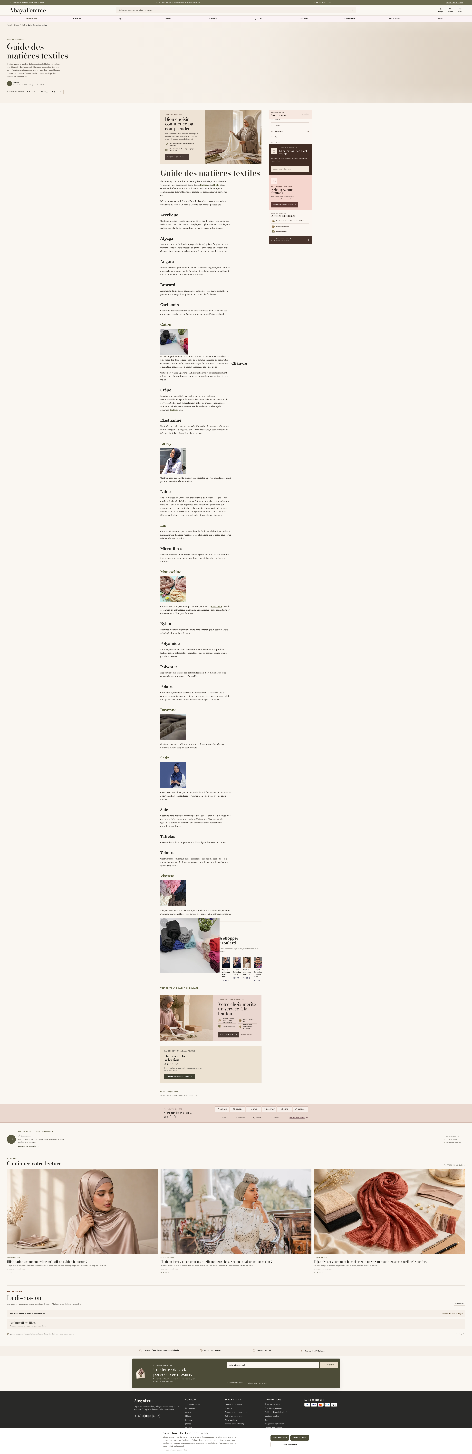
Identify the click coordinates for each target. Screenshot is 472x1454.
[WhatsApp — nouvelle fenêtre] (154, 1416)
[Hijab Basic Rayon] (173, 726)
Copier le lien (57, 92)
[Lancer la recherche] (352, 10)
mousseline (216, 606)
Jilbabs (259, 19)
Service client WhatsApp (235, 1423)
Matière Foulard (172, 1096)
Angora (277, 120)
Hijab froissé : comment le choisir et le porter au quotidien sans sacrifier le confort (370, 1261)
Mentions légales (272, 1416)
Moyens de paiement (273, 1427)
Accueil (9, 25)
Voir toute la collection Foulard (179, 988)
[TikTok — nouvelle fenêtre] (158, 1416)
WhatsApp (43, 92)
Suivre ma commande (234, 1416)
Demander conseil (246, 1035)
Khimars (213, 19)
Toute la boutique (192, 1404)
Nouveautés (31, 19)
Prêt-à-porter (395, 19)
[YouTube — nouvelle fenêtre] (146, 1416)
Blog (440, 19)
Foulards (304, 19)
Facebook (31, 92)
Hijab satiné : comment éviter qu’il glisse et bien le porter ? (47, 1261)
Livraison (228, 1408)
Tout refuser (299, 1438)
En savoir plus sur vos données (175, 1450)
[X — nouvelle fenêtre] (139, 1416)
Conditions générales (273, 1408)
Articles (162, 1096)
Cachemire (279, 131)
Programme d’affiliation (274, 1423)
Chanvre (277, 143)
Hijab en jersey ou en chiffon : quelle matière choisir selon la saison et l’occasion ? (216, 1261)
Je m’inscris (329, 1365)
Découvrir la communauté (284, 205)
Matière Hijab (182, 1096)
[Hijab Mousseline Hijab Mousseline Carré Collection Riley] (173, 588)
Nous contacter (231, 1419)
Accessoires (349, 19)
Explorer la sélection (177, 157)
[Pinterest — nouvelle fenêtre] (150, 1416)
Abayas (168, 19)
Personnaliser (290, 1444)
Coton (277, 137)
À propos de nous (272, 1404)
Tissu (195, 1096)
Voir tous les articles (454, 1165)
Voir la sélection (228, 1034)
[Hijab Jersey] (173, 460)
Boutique (77, 19)
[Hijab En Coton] (174, 341)
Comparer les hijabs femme (180, 1076)
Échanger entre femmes (298, 1117)
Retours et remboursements (236, 1412)
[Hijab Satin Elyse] (173, 775)
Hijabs (122, 19)
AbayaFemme (27, 10)
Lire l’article (11, 1273)
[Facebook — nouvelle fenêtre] (135, 1416)
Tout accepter (280, 1438)
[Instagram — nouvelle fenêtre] (142, 1416)
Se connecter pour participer (452, 1314)
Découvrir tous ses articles (28, 1146)
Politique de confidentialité (276, 1412)
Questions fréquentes (233, 1404)
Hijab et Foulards (19, 25)
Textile (191, 1096)
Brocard (277, 125)
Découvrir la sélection (290, 169)
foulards (204, 184)
